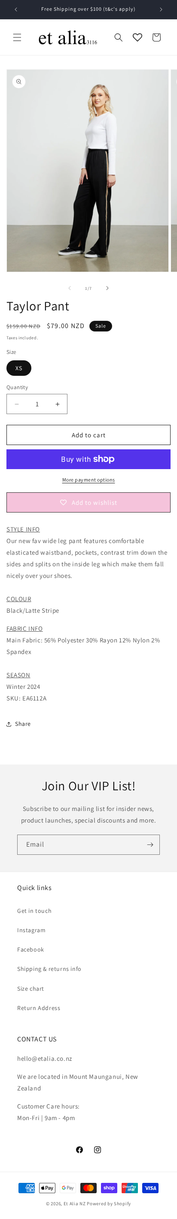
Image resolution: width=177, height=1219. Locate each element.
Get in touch (34, 911)
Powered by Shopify (109, 1204)
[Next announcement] (161, 9)
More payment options (88, 479)
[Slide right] (107, 288)
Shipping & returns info (49, 969)
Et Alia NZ (75, 1204)
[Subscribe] (149, 845)
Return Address (38, 1008)
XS (18, 368)
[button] (17, 37)
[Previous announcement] (15, 9)
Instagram (31, 930)
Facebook (30, 949)
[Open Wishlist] (137, 37)
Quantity (17, 387)
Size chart (30, 988)
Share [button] (23, 724)
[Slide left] (69, 288)
